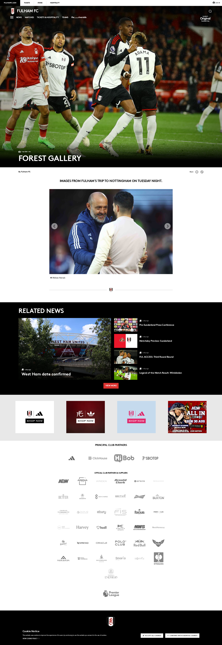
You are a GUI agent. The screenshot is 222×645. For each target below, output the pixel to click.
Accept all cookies (153, 636)
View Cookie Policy (30, 639)
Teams (65, 17)
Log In (217, 3)
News (19, 17)
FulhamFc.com (10, 3)
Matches (29, 17)
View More (111, 385)
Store (40, 3)
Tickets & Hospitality (48, 17)
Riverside (78, 18)
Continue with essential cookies (183, 636)
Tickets (27, 3)
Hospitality (54, 3)
